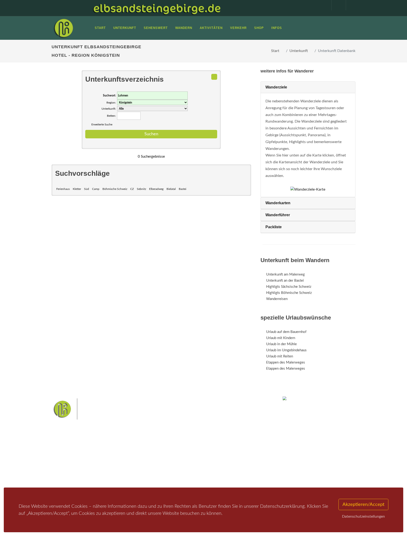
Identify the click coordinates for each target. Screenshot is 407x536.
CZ (132, 189)
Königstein (164, 467)
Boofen (217, 467)
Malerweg (176, 452)
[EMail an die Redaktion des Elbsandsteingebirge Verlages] (350, 5)
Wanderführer (277, 215)
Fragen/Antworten (71, 451)
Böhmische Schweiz (114, 189)
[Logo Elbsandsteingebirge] (63, 28)
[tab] (308, 87)
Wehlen (206, 460)
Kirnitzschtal (183, 467)
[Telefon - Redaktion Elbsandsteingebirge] (336, 5)
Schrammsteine (238, 452)
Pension (115, 458)
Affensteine (216, 452)
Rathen (219, 460)
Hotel (113, 451)
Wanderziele (276, 87)
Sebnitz (141, 189)
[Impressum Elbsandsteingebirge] (322, 5)
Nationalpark (195, 452)
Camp (95, 189)
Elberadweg (156, 189)
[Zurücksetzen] (214, 77)
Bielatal (171, 189)
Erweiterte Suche (101, 124)
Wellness (202, 467)
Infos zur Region (69, 458)
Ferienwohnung (121, 464)
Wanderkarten (277, 203)
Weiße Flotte (165, 460)
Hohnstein (236, 460)
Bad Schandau (187, 460)
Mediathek (65, 464)
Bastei (182, 189)
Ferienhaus (63, 189)
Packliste (273, 227)
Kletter (77, 189)
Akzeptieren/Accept (363, 504)
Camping (115, 476)
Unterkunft (298, 51)
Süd (86, 189)
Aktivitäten (65, 476)
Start (275, 51)
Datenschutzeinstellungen (363, 516)
